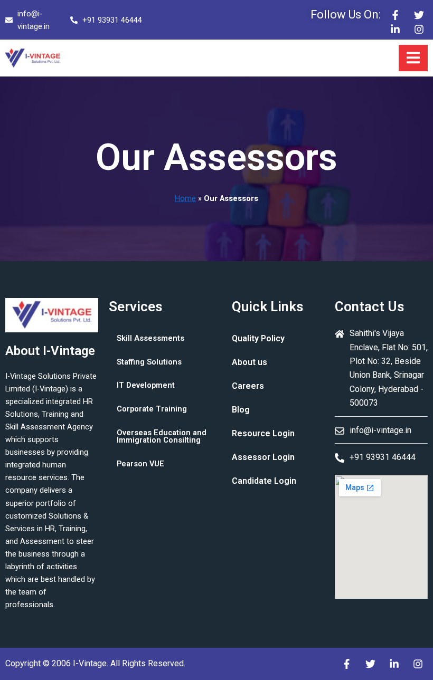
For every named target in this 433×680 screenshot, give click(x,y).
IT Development (146, 385)
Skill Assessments (150, 338)
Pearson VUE (140, 463)
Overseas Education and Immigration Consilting (161, 436)
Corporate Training (152, 409)
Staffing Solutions (149, 362)
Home (185, 198)
